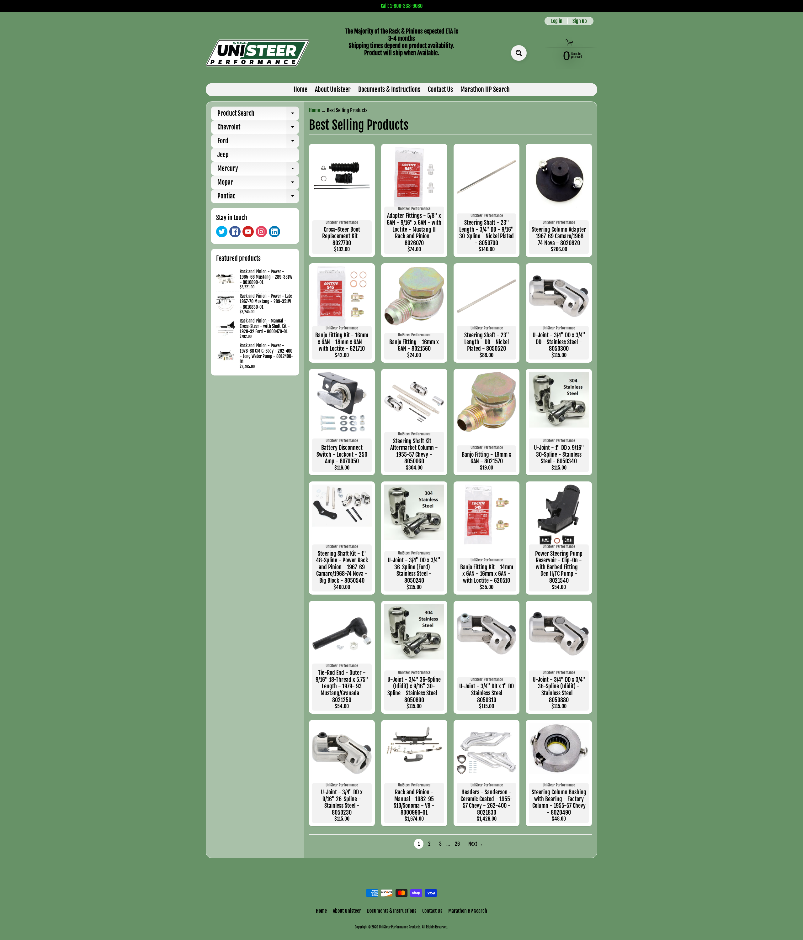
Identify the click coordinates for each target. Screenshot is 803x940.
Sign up (579, 21)
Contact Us (440, 89)
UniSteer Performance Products (399, 927)
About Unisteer (333, 89)
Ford (258, 142)
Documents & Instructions (389, 89)
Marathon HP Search (485, 89)
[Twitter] (221, 231)
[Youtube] (248, 231)
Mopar (258, 183)
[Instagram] (261, 231)
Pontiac (258, 197)
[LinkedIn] (274, 231)
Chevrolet (258, 128)
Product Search (258, 114)
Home (300, 89)
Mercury (258, 170)
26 (457, 844)
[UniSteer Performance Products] (257, 52)
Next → (475, 844)
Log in (556, 21)
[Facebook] (235, 231)
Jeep (223, 155)
